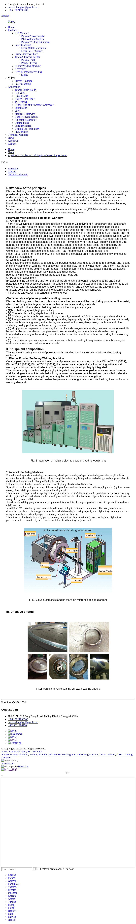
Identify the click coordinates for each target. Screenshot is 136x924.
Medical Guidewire (25, 113)
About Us (13, 140)
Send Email (7, 763)
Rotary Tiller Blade (25, 98)
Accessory (20, 68)
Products (12, 30)
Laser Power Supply (32, 51)
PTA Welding (22, 33)
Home (11, 27)
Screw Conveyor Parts (26, 54)
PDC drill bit (21, 131)
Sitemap (5, 751)
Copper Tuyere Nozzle (26, 116)
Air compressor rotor (25, 119)
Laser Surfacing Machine (85, 754)
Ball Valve (20, 92)
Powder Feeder (29, 63)
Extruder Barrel (23, 125)
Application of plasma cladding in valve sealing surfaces (37, 155)
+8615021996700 (17, 725)
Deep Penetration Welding (28, 71)
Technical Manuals (18, 134)
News (11, 137)
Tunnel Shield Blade (25, 89)
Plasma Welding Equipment (35, 42)
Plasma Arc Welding (60, 754)
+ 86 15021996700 (18, 10)
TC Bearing (21, 101)
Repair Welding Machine (28, 66)
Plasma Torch (28, 60)
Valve (18, 110)
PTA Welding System (32, 39)
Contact (12, 143)
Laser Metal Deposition (33, 48)
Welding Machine (38, 754)
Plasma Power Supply (32, 36)
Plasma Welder (107, 754)
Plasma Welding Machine (14, 754)
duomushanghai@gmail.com (23, 7)
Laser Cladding (23, 45)
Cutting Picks (22, 122)
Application (14, 86)
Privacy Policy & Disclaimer (27, 751)
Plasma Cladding (23, 80)
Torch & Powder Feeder (27, 57)
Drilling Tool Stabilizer (27, 128)
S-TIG (24, 74)
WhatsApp (23, 766)
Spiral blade (21, 107)
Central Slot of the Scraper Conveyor (34, 104)
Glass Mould (21, 95)
